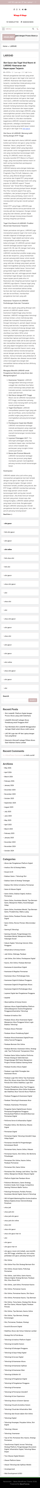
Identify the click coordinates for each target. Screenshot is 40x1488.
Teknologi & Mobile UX (12, 1374)
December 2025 (9, 790)
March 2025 (8, 829)
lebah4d (7, 998)
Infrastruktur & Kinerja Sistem (14, 950)
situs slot (7, 601)
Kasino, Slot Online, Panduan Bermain (17, 963)
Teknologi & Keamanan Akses (15, 1361)
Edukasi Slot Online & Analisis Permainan (19, 885)
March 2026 (8, 777)
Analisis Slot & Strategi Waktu (15, 867)
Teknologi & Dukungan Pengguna (16, 1348)
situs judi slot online (11, 1221)
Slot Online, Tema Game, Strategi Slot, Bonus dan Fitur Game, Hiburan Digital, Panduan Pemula (20, 1304)
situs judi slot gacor (11, 1216)
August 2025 (8, 807)
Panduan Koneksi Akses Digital (15, 1067)
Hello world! (30, 755)
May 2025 (7, 820)
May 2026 (7, 768)
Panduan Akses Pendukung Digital (16, 1033)
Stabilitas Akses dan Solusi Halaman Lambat (20, 1331)
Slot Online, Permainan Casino (15, 1289)
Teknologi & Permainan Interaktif (16, 1392)
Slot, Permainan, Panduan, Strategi (16, 1322)
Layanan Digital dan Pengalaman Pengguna (19, 993)
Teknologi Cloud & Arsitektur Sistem (17, 1405)
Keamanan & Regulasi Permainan (16, 972)
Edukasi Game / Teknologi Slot (15, 876)
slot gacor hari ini (10, 1247)
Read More (7, 514)
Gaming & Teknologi (11, 930)
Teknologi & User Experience (14, 1396)
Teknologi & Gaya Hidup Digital (15, 1353)
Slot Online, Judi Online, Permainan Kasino (19, 1285)
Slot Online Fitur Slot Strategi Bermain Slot (19, 1264)
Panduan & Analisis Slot (12, 1015)
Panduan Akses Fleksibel (13, 1029)
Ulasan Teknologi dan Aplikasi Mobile (17, 1465)
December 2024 (9, 842)
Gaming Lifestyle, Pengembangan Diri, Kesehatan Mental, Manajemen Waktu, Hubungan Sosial (17, 936)
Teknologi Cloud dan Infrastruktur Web (18, 1409)
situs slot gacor (10, 584)
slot (5, 593)
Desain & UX (8, 872)
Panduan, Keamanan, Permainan (15, 1105)
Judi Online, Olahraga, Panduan (15, 954)
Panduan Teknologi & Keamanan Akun (17, 1100)
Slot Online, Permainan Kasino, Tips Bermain (20, 1298)
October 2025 (9, 798)
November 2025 (10, 794)
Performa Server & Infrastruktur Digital (17, 1121)
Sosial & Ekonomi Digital (13, 1326)
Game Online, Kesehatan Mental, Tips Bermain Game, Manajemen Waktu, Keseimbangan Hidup (20, 903)
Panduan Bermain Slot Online (14, 1044)
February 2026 (9, 781)
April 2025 (8, 825)
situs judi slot (9, 1212)
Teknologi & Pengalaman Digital (15, 1379)
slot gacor (26, 129)
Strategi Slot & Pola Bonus (13, 1335)
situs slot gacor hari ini (12, 1234)
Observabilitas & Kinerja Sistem (15, 1002)
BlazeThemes (24, 1484)
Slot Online (8, 1260)
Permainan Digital (10, 1132)
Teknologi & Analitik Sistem (14, 1344)
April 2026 (8, 772)
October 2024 (9, 851)
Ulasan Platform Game (12, 1460)
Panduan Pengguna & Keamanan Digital (18, 1096)
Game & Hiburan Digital (12, 889)
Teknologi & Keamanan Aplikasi (15, 1366)
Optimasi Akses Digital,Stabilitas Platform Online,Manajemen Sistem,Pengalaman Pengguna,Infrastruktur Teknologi (19, 1009)
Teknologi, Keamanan (12, 1433)
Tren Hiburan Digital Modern (14, 1456)
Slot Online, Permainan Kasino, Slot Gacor (19, 1293)
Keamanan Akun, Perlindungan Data (17, 976)
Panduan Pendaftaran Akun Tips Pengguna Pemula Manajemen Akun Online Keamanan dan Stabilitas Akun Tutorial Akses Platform (20, 1089)
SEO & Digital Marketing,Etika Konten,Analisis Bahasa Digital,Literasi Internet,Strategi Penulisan (20, 1200)
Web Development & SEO (13, 1473)
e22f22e (8, 72)
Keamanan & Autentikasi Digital (15, 967)
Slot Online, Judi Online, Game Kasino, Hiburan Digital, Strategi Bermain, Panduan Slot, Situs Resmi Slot (19, 1278)
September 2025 (10, 803)
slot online (8, 662)
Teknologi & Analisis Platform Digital (17, 1340)
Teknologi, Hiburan (11, 1429)
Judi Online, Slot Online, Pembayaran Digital (19, 958)
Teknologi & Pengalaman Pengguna (16, 1383)
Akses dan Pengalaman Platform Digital (18, 863)
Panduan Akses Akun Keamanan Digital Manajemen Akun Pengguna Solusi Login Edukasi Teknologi (18, 1022)
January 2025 (9, 838)
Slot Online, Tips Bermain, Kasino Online (18, 1311)
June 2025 (8, 816)
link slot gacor (9, 532)
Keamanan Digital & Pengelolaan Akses (18, 985)
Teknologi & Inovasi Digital (13, 1357)
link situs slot (9, 558)
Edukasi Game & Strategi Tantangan (17, 881)
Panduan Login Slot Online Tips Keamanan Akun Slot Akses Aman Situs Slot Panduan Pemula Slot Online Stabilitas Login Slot (19, 1080)
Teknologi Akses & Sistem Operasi (16, 1401)
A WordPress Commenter (13, 755)
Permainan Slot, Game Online (14, 1167)
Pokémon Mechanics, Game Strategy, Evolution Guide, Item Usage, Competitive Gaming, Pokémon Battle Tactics (19, 1185)
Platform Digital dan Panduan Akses (17, 1178)
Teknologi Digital (10, 1418)
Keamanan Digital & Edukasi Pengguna (18, 980)
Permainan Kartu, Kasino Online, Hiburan (18, 1149)
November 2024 (10, 846)
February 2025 (9, 833)
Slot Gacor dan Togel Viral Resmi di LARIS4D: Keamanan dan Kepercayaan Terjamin (19, 66)
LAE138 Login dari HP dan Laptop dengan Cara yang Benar (20, 2)
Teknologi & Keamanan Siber (14, 1370)
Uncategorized (9, 1469)
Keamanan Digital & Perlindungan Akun (18, 989)
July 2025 (7, 812)
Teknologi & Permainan (12, 1387)
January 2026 (9, 785)
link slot (7, 567)
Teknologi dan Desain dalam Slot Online (18, 1414)
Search (6, 696)
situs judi (7, 1207)
